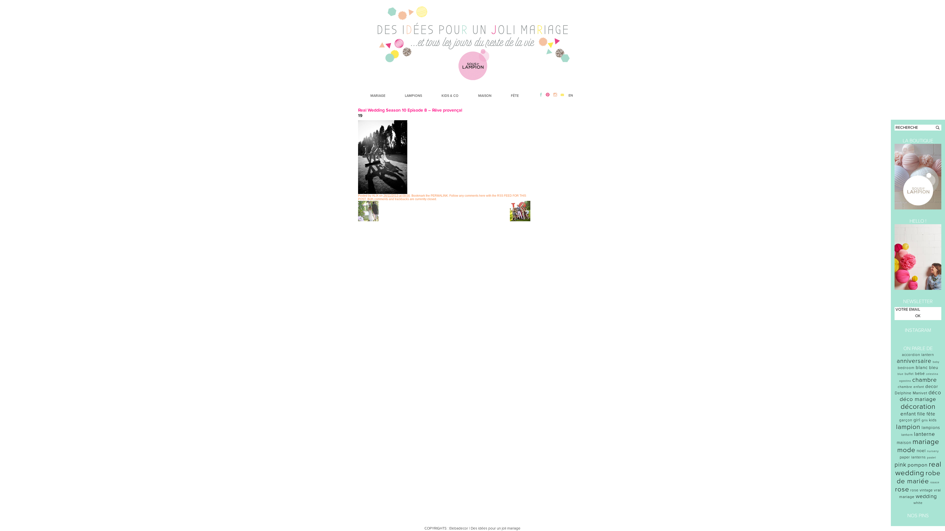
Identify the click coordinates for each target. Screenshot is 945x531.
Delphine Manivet (911, 393)
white (918, 503)
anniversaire (914, 361)
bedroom (906, 368)
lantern (907, 435)
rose (902, 489)
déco (935, 392)
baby (936, 362)
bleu (933, 367)
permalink (439, 195)
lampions (931, 427)
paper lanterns (913, 457)
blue (900, 374)
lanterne (924, 434)
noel (921, 450)
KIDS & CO (449, 96)
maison (904, 442)
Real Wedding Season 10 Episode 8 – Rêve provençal (410, 110)
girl (917, 420)
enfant (908, 414)
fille (921, 414)
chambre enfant (911, 387)
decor (931, 386)
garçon (905, 420)
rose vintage (921, 490)
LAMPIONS (413, 96)
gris (925, 420)
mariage (926, 441)
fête (931, 414)
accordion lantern (918, 355)
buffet (909, 374)
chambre (924, 380)
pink (900, 464)
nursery (933, 451)
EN (570, 95)
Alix (375, 195)
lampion (908, 427)
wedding (926, 496)
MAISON (484, 96)
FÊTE (515, 96)
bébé (920, 373)
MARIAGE (377, 96)
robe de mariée (919, 477)
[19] (382, 193)
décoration (918, 406)
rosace (934, 482)
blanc (922, 367)
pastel (931, 457)
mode (906, 450)
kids (933, 420)
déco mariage (918, 399)
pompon (918, 465)
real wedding (918, 468)
